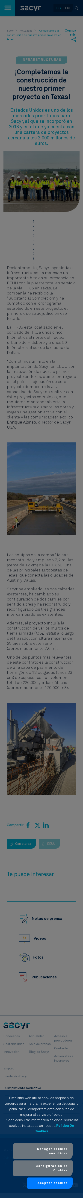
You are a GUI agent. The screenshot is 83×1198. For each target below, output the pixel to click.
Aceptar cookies (53, 1183)
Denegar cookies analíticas (52, 1151)
